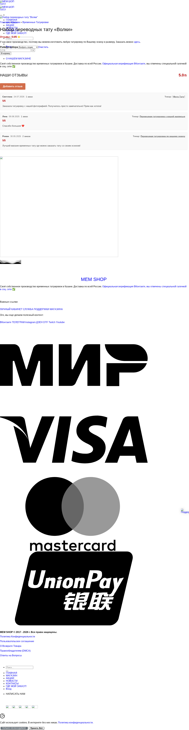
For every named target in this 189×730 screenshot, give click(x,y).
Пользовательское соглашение (17, 641)
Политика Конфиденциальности (17, 636)
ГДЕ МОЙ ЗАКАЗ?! (16, 33)
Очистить (43, 47)
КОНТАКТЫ (12, 683)
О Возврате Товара (10, 646)
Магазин (15, 22)
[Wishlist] (1, 15)
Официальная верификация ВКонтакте (123, 63)
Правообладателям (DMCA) (15, 650)
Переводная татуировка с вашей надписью (162, 116)
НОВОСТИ (12, 681)
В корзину (5, 53)
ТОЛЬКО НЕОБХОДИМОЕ (14, 728)
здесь (137, 42)
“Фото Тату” (178, 97)
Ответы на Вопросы (11, 655)
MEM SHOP (94, 279)
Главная (4, 22)
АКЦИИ (10, 25)
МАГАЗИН (11, 675)
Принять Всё (36, 728)
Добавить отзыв (12, 86)
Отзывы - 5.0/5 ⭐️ (10, 37)
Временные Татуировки (35, 22)
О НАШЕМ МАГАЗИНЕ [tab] (18, 58)
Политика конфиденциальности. (75, 722)
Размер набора (9, 47)
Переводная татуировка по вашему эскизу (163, 136)
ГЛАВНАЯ (11, 20)
